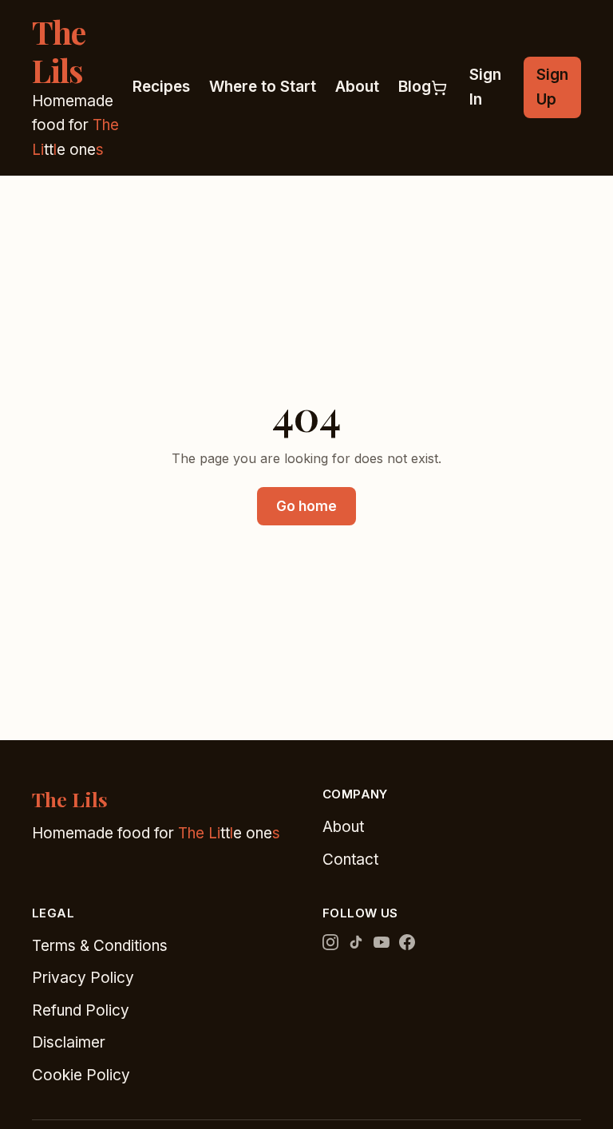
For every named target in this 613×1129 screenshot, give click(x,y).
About (357, 86)
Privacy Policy (83, 978)
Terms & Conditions (100, 946)
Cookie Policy (81, 1075)
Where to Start (262, 86)
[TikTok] (356, 942)
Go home (306, 506)
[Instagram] (330, 942)
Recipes (161, 86)
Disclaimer (68, 1042)
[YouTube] (382, 942)
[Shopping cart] (439, 88)
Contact (350, 859)
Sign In (485, 86)
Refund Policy (80, 1010)
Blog (414, 86)
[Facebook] (407, 942)
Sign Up (552, 86)
